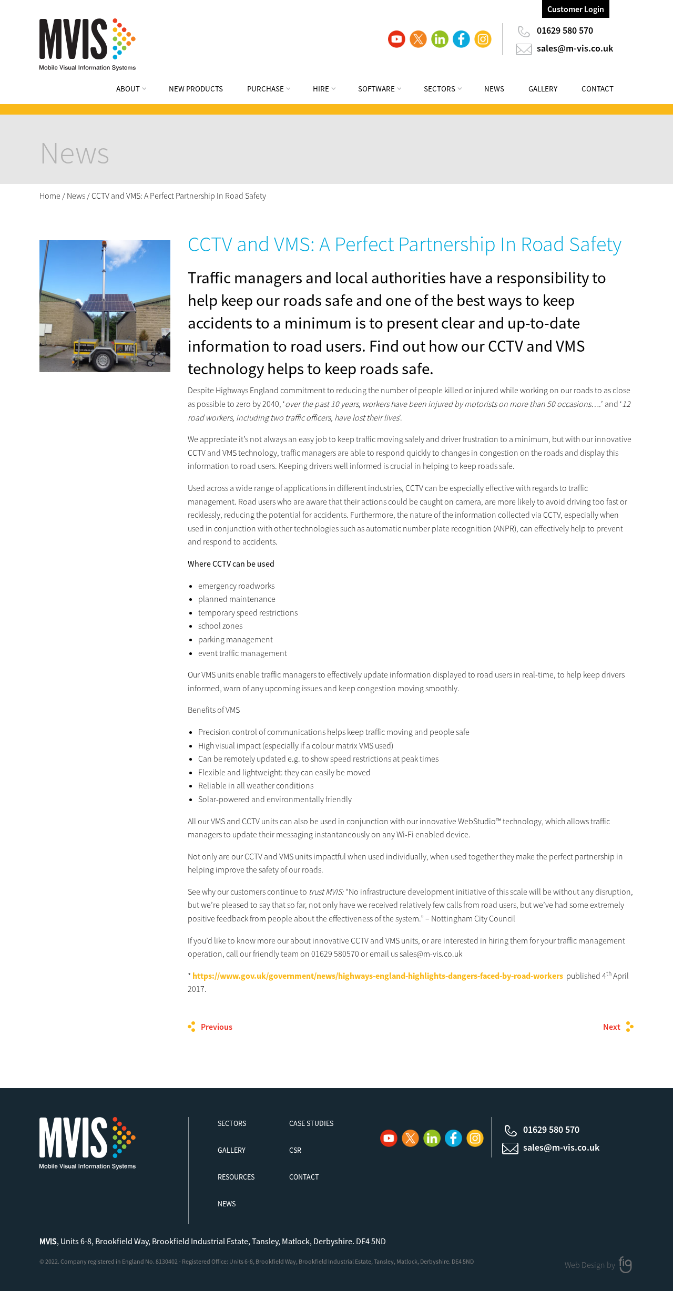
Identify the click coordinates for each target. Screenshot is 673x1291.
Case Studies (311, 1123)
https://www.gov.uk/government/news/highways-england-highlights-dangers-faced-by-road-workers (377, 975)
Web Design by (591, 1264)
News (494, 89)
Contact (598, 89)
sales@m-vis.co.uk (575, 48)
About (128, 89)
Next (611, 1026)
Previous (216, 1026)
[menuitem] (138, 90)
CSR (295, 1150)
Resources (236, 1177)
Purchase (265, 89)
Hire (321, 89)
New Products (196, 89)
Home (49, 195)
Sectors (439, 89)
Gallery (542, 89)
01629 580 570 (565, 30)
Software (376, 89)
